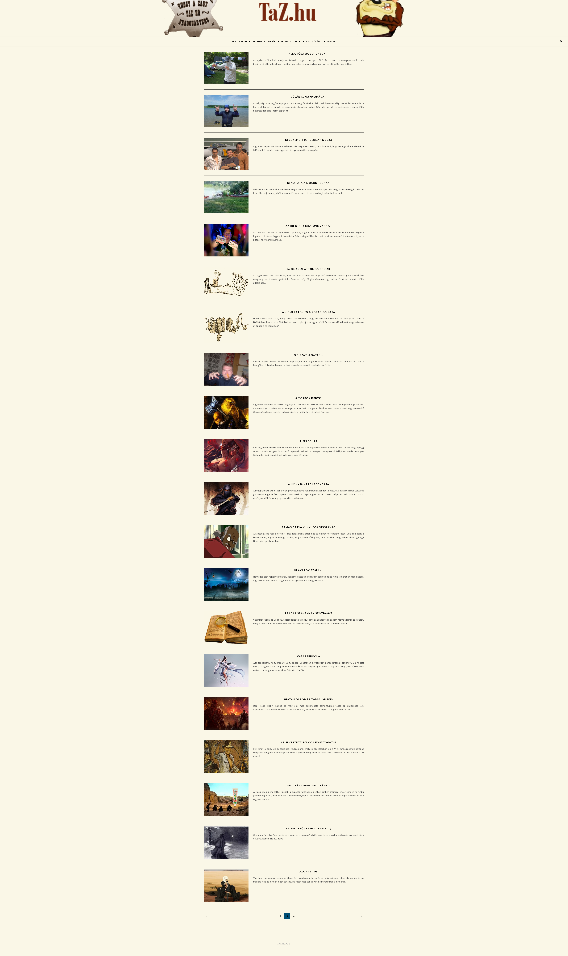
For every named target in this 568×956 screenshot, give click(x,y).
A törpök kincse (308, 398)
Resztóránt (314, 41)
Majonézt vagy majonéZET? (309, 785)
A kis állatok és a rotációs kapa (308, 312)
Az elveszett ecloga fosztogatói (308, 742)
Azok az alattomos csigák (308, 269)
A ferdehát (309, 441)
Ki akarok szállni (308, 570)
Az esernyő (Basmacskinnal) (308, 828)
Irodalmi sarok (291, 41)
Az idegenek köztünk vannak (308, 226)
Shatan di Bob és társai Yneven (308, 699)
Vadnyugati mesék (264, 41)
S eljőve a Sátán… (308, 355)
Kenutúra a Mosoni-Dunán (308, 183)
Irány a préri (239, 41)
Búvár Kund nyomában (309, 97)
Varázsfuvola (308, 656)
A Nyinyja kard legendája (308, 484)
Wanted (332, 41)
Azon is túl (308, 871)
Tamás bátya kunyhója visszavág (308, 527)
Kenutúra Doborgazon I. (309, 54)
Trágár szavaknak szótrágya (309, 613)
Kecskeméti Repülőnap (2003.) (308, 140)
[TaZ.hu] (284, 18)
